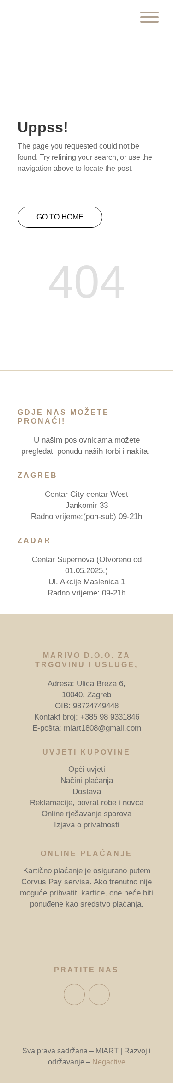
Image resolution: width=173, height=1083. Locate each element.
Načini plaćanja (86, 780)
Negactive (108, 1062)
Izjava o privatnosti (86, 824)
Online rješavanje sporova (86, 813)
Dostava (86, 791)
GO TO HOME (60, 217)
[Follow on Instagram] (99, 994)
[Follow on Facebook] (74, 994)
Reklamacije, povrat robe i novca (86, 802)
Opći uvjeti (86, 769)
